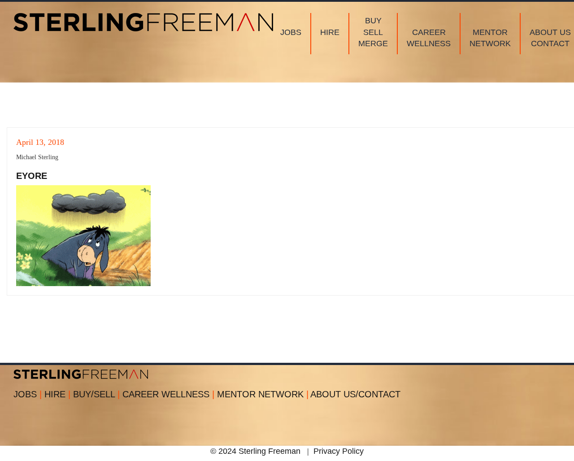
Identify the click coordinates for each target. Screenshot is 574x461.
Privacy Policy (338, 451)
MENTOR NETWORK (263, 394)
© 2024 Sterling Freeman (255, 451)
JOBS (27, 394)
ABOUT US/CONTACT (355, 394)
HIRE (57, 394)
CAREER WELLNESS (168, 394)
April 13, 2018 (40, 142)
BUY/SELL (96, 394)
